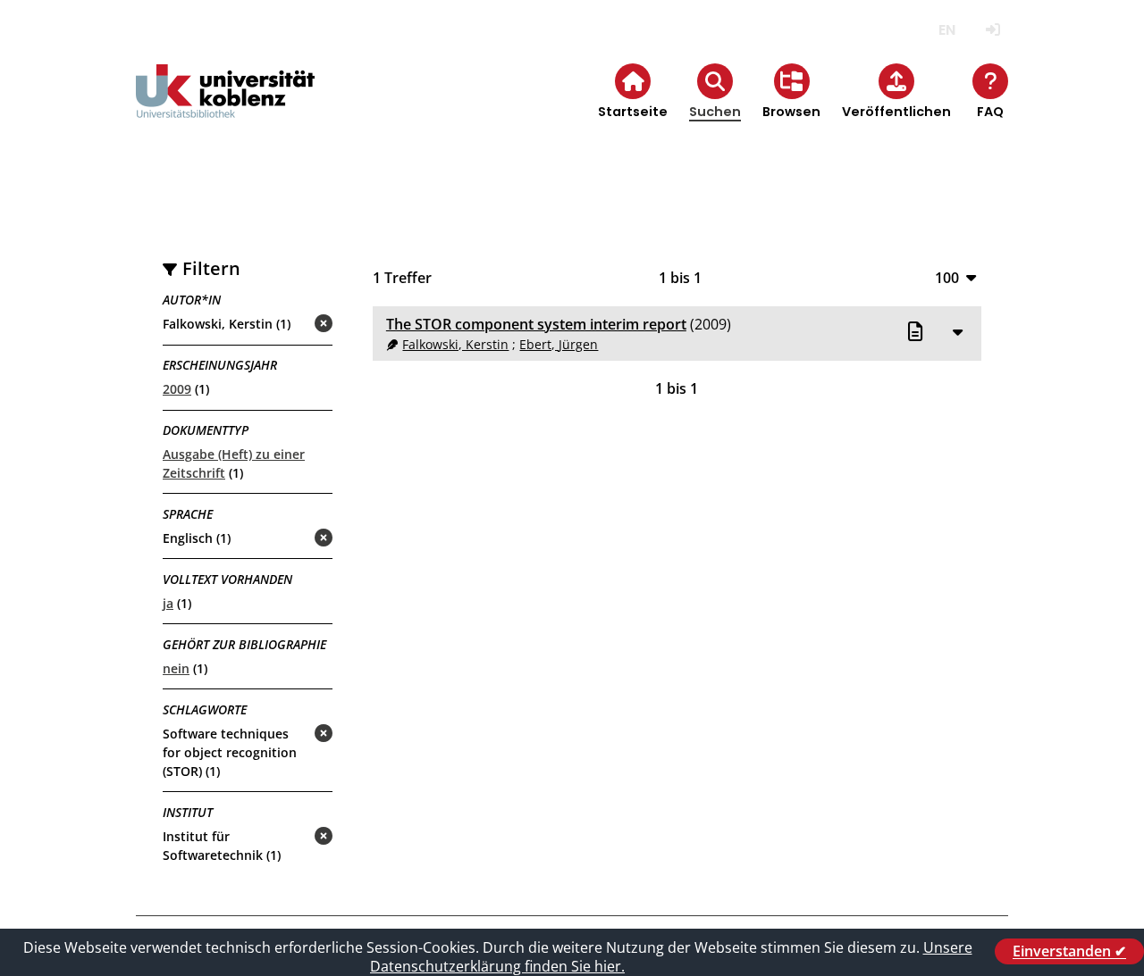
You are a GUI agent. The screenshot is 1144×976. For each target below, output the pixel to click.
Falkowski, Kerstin (455, 344)
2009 (177, 388)
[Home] (225, 106)
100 (947, 277)
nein (176, 668)
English (947, 30)
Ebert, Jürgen (558, 344)
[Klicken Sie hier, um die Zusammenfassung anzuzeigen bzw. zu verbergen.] (957, 331)
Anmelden (992, 30)
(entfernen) (281, 324)
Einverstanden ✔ (1069, 951)
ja (168, 603)
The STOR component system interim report (536, 324)
